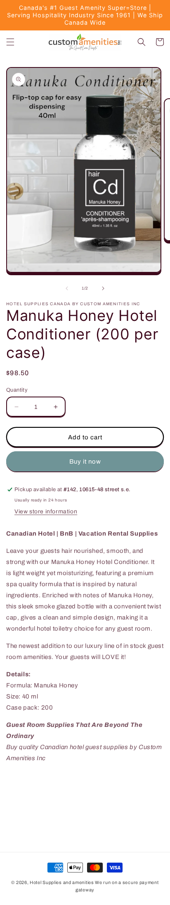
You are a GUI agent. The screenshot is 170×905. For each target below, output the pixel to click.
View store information (45, 511)
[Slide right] (103, 288)
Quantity (17, 390)
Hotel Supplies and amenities (62, 882)
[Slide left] (67, 288)
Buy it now (85, 461)
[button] (10, 42)
